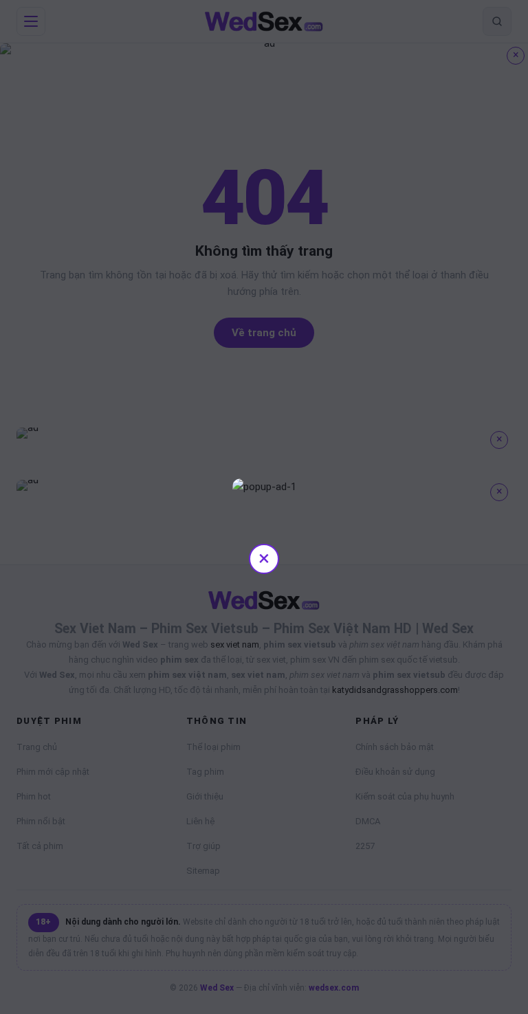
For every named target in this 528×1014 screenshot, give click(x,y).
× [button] (264, 558)
